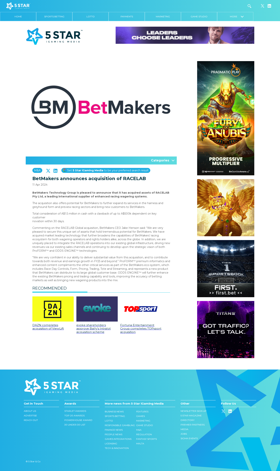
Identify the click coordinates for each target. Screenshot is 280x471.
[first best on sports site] (225, 242)
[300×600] (225, 63)
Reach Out (31, 420)
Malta (140, 443)
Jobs (184, 433)
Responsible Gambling (120, 425)
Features (142, 411)
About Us (30, 411)
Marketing (163, 16)
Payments (127, 16)
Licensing (111, 443)
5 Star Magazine (191, 415)
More (235, 16)
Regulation (144, 434)
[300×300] (225, 181)
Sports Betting (54, 16)
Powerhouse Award (78, 420)
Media (184, 429)
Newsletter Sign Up (193, 411)
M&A (37, 170)
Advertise (30, 415)
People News (113, 434)
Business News (114, 411)
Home (18, 16)
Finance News (114, 429)
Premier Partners (193, 424)
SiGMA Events (189, 438)
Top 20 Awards (74, 415)
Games (140, 416)
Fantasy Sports (146, 438)
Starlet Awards (75, 411)
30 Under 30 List (74, 424)
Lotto (90, 16)
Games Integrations (118, 438)
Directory (187, 420)
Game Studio (199, 16)
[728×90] (185, 35)
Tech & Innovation (117, 448)
